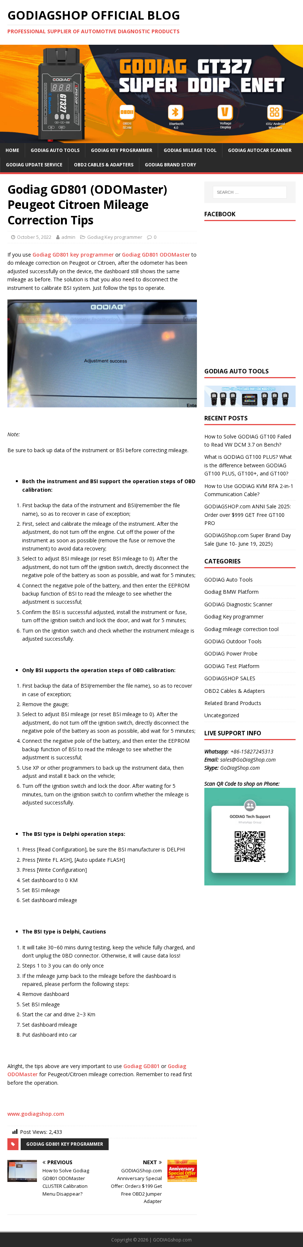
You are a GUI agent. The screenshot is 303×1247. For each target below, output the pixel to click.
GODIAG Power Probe (231, 653)
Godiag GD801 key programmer (73, 254)
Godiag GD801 (141, 1066)
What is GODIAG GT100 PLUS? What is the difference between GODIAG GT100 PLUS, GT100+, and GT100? (248, 465)
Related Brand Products (232, 702)
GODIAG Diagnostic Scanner (238, 604)
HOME (12, 150)
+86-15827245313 (252, 751)
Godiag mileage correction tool (241, 629)
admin (68, 237)
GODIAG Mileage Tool (190, 150)
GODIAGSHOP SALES (229, 678)
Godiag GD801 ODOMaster (156, 254)
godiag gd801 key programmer (64, 1144)
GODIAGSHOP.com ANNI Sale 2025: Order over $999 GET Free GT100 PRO (247, 514)
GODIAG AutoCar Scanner (260, 150)
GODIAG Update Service (34, 165)
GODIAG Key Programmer (121, 150)
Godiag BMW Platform (231, 591)
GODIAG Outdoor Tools (233, 641)
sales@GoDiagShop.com (248, 759)
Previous (9, 92)
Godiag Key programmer (114, 237)
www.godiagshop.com (35, 1113)
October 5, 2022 (34, 237)
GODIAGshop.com (172, 1240)
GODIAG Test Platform (231, 666)
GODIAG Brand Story (170, 165)
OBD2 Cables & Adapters (103, 165)
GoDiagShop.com (240, 767)
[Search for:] (250, 192)
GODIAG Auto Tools (55, 150)
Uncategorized (221, 715)
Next (293, 92)
